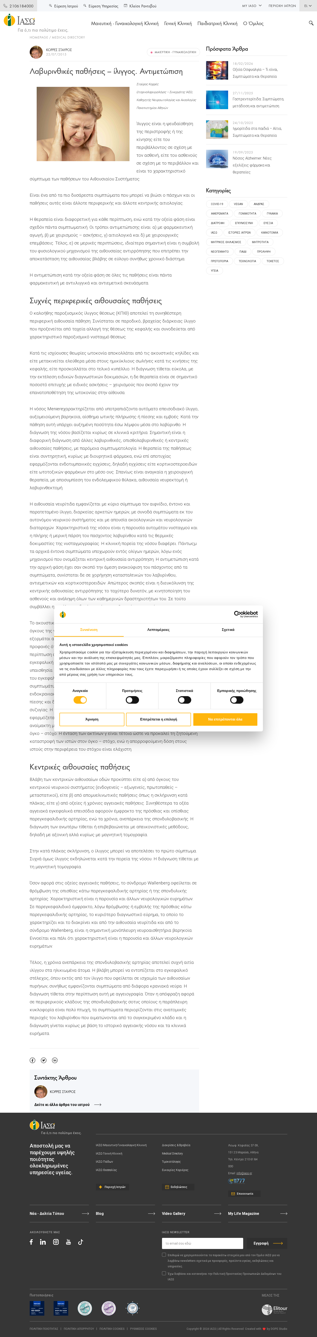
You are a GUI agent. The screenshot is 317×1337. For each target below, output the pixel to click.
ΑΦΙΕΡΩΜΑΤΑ (219, 213)
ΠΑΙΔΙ (242, 251)
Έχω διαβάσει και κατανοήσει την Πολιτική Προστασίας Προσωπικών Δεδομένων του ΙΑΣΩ (224, 1276)
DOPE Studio (279, 1328)
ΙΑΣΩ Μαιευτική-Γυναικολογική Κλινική (121, 1145)
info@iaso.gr (244, 1173)
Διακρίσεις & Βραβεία (176, 1145)
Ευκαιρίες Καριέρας (175, 1170)
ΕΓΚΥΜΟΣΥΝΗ (244, 223)
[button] (143, 1329)
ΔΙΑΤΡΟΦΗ (217, 223)
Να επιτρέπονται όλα (225, 719)
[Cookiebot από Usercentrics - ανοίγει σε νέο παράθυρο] (237, 614)
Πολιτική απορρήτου (79, 1328)
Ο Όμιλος (253, 23)
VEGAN (238, 204)
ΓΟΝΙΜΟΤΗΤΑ (247, 213)
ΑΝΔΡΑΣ (259, 204)
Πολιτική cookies (112, 1328)
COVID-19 (217, 204)
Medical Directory (172, 1153)
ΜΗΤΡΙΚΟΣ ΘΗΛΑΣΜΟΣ (226, 242)
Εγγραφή (261, 1243)
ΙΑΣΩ (214, 232)
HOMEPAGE (39, 37)
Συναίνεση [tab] (88, 630)
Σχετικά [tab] (228, 630)
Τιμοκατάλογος (171, 1161)
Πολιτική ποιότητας (44, 1328)
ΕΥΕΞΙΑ (268, 223)
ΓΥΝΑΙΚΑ (272, 213)
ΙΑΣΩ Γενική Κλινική (109, 1153)
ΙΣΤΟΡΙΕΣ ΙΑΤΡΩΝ (239, 232)
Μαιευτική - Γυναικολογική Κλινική (125, 23)
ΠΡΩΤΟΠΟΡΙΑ (219, 261)
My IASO (249, 5)
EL (306, 5)
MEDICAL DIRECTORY (68, 37)
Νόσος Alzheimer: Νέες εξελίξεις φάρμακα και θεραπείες (252, 165)
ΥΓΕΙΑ (214, 270)
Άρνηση (91, 719)
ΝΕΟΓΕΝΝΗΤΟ (220, 251)
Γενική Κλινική (178, 23)
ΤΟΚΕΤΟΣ (273, 261)
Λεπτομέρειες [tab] (158, 630)
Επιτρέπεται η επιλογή (158, 719)
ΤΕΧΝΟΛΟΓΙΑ (247, 261)
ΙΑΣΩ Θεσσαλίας (106, 1170)
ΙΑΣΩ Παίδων (104, 1161)
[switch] (132, 700)
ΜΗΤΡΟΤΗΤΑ (260, 242)
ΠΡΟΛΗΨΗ (264, 251)
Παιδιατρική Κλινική (217, 23)
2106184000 (21, 6)
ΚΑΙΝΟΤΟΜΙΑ (269, 232)
